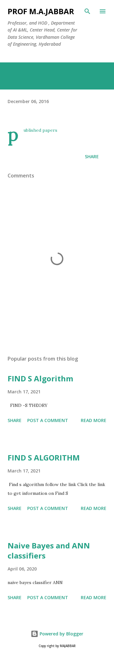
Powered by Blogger (60, 634)
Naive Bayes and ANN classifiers (49, 550)
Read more (93, 420)
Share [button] (92, 156)
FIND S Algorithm (40, 378)
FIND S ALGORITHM (44, 457)
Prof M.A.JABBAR (41, 11)
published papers (40, 130)
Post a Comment (47, 420)
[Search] (87, 11)
